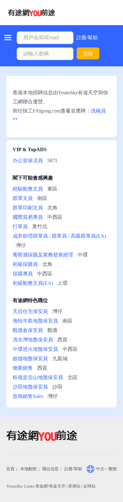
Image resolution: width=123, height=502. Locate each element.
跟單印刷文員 (28, 207)
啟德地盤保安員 (30, 358)
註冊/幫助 (87, 37)
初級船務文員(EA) (33, 283)
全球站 (89, 486)
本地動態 (28, 468)
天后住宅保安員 (30, 311)
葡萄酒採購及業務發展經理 (43, 254)
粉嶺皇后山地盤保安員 (38, 377)
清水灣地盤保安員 (33, 339)
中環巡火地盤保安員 (35, 349)
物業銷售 (23, 368)
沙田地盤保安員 (30, 386)
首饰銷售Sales (28, 396)
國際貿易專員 (28, 217)
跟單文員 (23, 198)
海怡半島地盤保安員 (35, 320)
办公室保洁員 (28, 160)
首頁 (10, 468)
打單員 (20, 226)
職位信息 (50, 468)
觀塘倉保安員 (28, 330)
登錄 (88, 53)
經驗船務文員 (28, 188)
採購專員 (23, 273)
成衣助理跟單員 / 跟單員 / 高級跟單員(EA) (59, 236)
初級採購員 (25, 264)
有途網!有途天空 (50, 486)
